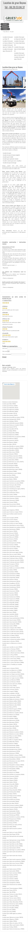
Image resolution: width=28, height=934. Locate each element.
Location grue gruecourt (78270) (10, 440)
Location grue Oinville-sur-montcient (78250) (13, 774)
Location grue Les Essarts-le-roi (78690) (12, 676)
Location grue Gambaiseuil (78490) (11, 573)
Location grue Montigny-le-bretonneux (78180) (13, 757)
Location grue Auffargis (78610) (10, 421)
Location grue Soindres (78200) (10, 878)
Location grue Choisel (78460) (9, 502)
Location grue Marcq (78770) (9, 707)
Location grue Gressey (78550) (10, 589)
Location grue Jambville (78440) (10, 614)
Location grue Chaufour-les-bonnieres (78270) (13, 496)
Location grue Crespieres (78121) (10, 521)
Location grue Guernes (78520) (10, 593)
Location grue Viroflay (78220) (9, 927)
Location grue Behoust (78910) (10, 438)
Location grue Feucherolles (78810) (11, 546)
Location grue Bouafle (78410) (9, 463)
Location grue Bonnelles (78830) (10, 459)
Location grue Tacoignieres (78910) (11, 882)
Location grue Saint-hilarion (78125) (11, 842)
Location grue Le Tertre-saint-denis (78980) (13, 662)
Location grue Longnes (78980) (10, 691)
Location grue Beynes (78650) (9, 442)
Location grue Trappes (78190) (10, 896)
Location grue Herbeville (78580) (10, 604)
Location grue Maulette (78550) (10, 718)
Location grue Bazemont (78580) (10, 434)
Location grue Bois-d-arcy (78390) (10, 452)
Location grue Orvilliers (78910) (10, 786)
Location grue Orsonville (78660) (10, 784)
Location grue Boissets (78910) (10, 454)
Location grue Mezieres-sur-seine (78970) (12, 734)
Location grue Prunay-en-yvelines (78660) (12, 805)
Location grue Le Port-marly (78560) (11, 658)
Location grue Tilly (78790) (8, 892)
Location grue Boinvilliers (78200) (10, 450)
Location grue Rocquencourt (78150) (11, 818)
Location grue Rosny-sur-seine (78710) (12, 824)
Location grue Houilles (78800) (10, 610)
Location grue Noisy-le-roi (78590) (10, 772)
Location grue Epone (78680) (9, 540)
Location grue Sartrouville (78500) (10, 871)
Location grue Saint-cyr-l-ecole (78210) (12, 832)
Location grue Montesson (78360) (10, 753)
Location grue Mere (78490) (9, 728)
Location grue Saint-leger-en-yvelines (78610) (13, 849)
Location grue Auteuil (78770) (9, 427)
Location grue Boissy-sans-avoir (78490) (12, 457)
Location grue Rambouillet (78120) (10, 811)
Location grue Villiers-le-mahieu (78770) (12, 923)
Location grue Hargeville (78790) (10, 602)
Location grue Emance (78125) (10, 539)
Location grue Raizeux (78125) (10, 809)
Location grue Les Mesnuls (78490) (11, 679)
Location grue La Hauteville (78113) (11, 637)
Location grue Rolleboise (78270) (10, 820)
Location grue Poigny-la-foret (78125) (11, 795)
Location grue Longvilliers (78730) (10, 693)
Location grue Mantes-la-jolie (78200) (11, 703)
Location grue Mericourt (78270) (10, 730)
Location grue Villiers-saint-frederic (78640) (13, 925)
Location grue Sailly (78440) (9, 826)
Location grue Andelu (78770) (9, 413)
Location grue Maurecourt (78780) (10, 720)
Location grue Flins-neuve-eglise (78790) (12, 552)
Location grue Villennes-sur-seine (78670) (12, 917)
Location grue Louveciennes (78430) (11, 695)
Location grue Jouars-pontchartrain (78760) (13, 618)
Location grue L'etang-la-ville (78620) (11, 627)
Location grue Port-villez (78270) (10, 803)
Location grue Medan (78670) (9, 724)
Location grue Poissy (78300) (9, 797)
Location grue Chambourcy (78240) (11, 486)
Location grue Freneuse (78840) (10, 566)
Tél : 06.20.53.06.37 (15, 7)
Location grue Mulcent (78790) (10, 762)
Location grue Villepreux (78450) (10, 919)
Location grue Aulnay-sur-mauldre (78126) (12, 425)
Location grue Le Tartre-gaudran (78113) (12, 660)
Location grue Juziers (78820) (9, 625)
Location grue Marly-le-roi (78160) (10, 714)
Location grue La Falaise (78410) (10, 635)
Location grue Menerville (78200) (10, 726)
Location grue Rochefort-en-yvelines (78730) (13, 817)
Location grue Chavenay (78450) (10, 498)
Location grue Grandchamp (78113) (11, 587)
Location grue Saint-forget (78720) (10, 834)
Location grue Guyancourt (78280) (10, 598)
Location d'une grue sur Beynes (12, 67)
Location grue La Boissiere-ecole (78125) (12, 629)
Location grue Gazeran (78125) (10, 579)
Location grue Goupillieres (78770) (10, 583)
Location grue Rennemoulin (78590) (11, 813)
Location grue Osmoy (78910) (9, 788)
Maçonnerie (5, 267)
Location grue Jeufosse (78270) (10, 616)
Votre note (4, 351)
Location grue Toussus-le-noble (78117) (12, 894)
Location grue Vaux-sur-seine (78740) (11, 900)
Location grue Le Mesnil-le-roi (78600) (11, 651)
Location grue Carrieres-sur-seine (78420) (12, 483)
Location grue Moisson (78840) (10, 743)
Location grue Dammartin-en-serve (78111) (13, 525)
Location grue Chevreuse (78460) (10, 500)
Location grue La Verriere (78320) (10, 641)
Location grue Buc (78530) (8, 475)
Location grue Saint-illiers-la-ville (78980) (12, 844)
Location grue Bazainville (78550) (10, 432)
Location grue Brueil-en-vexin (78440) (11, 473)
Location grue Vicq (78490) (9, 911)
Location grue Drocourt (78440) (10, 533)
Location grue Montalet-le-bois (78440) (12, 749)
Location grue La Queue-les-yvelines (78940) (13, 639)
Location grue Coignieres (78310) (10, 510)
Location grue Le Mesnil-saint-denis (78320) (13, 652)
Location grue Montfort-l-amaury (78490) (12, 755)
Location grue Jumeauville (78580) (10, 623)
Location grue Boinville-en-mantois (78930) (13, 446)
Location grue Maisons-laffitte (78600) (11, 701)
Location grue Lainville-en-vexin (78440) (12, 647)
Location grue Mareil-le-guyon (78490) (11, 708)
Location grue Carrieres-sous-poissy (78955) (13, 481)
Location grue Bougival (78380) (10, 465)
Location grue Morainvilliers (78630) (11, 759)
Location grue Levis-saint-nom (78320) (11, 683)
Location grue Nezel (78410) (9, 770)
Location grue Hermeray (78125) (10, 606)
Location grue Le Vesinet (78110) (10, 668)
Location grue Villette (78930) (9, 921)
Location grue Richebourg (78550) (10, 815)
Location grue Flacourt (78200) (10, 548)
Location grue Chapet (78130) (9, 490)
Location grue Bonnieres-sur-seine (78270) (13, 461)
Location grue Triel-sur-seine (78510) (11, 898)
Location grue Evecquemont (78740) (11, 542)
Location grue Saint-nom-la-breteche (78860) (13, 861)
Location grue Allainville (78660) (10, 411)
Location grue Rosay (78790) (9, 822)
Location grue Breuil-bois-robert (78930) (12, 469)
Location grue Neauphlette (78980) (11, 768)
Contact (5, 29)
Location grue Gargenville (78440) (10, 577)
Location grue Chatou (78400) (9, 494)
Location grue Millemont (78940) (10, 737)
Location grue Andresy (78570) (10, 415)
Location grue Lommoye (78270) (10, 689)
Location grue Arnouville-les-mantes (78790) (13, 417)
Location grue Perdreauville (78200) (11, 791)
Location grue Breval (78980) (9, 471)
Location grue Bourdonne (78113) (10, 467)
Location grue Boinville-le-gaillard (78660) (12, 448)
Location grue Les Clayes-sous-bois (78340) (13, 674)
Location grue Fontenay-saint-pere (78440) (13, 562)
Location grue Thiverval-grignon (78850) (12, 888)
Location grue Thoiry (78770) (9, 890)
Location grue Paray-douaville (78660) (11, 790)
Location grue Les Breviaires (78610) (11, 672)
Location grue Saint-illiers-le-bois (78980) (12, 846)
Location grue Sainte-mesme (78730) (11, 869)
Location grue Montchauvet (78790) (11, 751)
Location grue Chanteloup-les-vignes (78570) (13, 488)
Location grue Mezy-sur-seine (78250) (11, 735)
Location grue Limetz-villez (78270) (11, 687)
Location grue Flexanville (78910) (10, 550)
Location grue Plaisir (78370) (9, 793)
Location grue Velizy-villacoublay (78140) (12, 901)
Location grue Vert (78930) (9, 909)
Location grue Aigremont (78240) (10, 409)
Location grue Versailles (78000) (10, 907)
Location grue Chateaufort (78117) (10, 492)
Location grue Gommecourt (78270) (11, 581)
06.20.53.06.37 (5, 167)
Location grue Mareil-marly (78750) (11, 710)
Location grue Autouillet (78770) (10, 429)
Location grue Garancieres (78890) (11, 575)
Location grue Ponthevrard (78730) (11, 799)
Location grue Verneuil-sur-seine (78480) (12, 903)
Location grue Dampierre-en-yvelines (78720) (13, 527)
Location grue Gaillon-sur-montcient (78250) (13, 568)
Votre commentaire (6, 354)
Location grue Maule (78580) (9, 716)
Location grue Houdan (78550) (10, 608)
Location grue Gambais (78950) (10, 571)
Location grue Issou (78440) (9, 612)
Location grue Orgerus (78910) (10, 778)
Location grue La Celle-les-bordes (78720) (12, 631)
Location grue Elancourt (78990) (10, 537)
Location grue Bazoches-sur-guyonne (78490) (13, 436)
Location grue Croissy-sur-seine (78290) (12, 523)
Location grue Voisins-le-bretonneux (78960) (13, 929)
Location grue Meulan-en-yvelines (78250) (12, 732)
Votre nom (4, 348)
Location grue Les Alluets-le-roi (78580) (12, 670)
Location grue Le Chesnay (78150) (11, 649)
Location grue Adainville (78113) (10, 407)
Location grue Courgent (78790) (10, 517)
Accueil (5, 24)
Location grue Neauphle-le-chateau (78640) (13, 764)
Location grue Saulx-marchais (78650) (11, 873)
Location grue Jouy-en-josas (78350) (11, 620)
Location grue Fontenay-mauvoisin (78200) (13, 560)
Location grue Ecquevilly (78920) (10, 535)
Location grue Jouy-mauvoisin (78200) (11, 622)
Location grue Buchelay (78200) (10, 477)
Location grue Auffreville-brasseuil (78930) (12, 423)
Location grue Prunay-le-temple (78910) (12, 807)
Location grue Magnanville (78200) (11, 697)
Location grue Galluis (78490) (9, 569)
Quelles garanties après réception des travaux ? (13, 282)
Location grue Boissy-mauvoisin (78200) (12, 456)
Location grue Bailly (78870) (9, 430)
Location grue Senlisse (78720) (10, 874)
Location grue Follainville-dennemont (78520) (13, 556)
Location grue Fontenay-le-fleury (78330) (12, 558)
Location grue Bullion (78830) (9, 479)
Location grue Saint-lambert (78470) (11, 847)
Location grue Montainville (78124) (10, 747)
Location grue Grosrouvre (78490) (10, 591)
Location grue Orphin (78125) (9, 782)
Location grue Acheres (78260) (10, 405)
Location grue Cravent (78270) (10, 519)
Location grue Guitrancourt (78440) (11, 596)
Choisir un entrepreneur (8, 278)
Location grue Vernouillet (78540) (10, 905)
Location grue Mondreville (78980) (10, 745)
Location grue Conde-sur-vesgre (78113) (12, 512)
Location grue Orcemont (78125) (10, 776)
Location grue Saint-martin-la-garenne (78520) (13, 859)
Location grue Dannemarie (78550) (11, 529)
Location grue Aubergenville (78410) (11, 419)
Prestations (5, 26)
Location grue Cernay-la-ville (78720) (11, 484)
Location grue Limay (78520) (9, 685)
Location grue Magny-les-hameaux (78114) (13, 699)
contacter (20, 110)
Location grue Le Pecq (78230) (10, 654)
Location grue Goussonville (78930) (11, 585)
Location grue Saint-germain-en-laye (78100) (13, 840)
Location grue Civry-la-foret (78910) (11, 504)
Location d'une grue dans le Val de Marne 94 (19, 49)
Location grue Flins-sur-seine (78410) (11, 554)
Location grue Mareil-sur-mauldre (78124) (12, 712)
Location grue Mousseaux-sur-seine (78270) (13, 761)
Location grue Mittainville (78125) (10, 741)
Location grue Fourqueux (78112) (10, 564)
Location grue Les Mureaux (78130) (11, 681)
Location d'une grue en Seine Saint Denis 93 (19, 43)
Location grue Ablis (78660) (9, 403)
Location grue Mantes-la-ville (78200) (11, 705)
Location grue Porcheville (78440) (10, 801)
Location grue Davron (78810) (9, 531)
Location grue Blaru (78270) (9, 444)
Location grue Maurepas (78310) (10, 722)
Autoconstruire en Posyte (8, 246)
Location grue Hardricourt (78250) (10, 600)
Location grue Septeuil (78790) (10, 876)
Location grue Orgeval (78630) (10, 780)
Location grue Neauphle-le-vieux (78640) (12, 766)
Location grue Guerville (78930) (10, 595)
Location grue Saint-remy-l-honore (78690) (12, 863)
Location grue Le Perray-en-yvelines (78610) (13, 656)
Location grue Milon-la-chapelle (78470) (12, 739)
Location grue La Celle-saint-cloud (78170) (12, 633)
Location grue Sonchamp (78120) (10, 880)
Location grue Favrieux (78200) (10, 544)
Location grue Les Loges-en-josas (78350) (12, 678)
